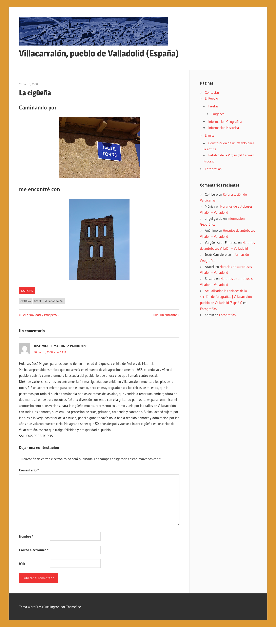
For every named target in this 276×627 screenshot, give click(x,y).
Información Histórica (223, 127)
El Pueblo (211, 98)
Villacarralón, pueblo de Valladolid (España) (99, 53)
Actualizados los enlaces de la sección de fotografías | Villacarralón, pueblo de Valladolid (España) (226, 297)
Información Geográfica (225, 121)
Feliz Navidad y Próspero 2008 (43, 315)
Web (22, 563)
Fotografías (213, 169)
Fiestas (213, 106)
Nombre (26, 536)
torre (38, 301)
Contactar (212, 92)
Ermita (210, 135)
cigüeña (25, 301)
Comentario (29, 470)
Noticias (27, 291)
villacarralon (54, 301)
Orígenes (218, 114)
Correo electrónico (33, 550)
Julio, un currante (164, 315)
